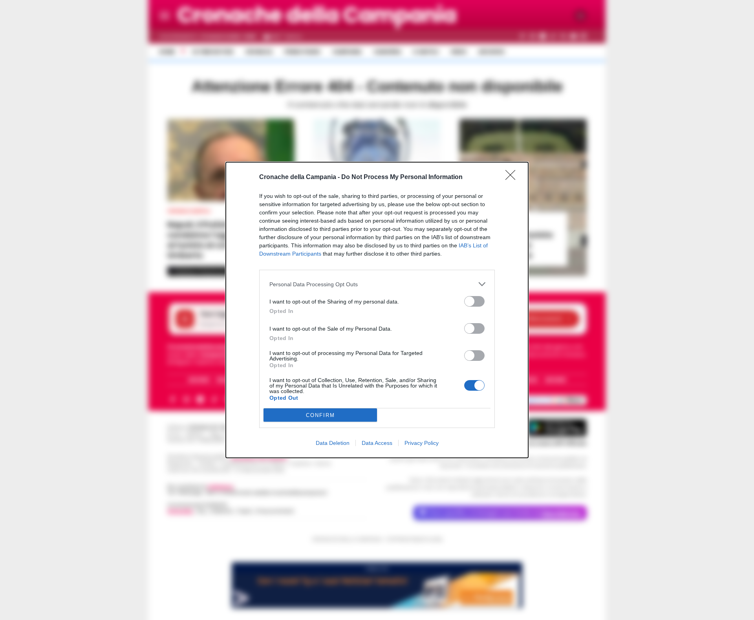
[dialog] (377, 310)
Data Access (377, 443)
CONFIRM (320, 415)
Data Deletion (333, 443)
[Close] (512, 177)
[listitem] (377, 284)
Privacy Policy (421, 443)
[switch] (474, 301)
